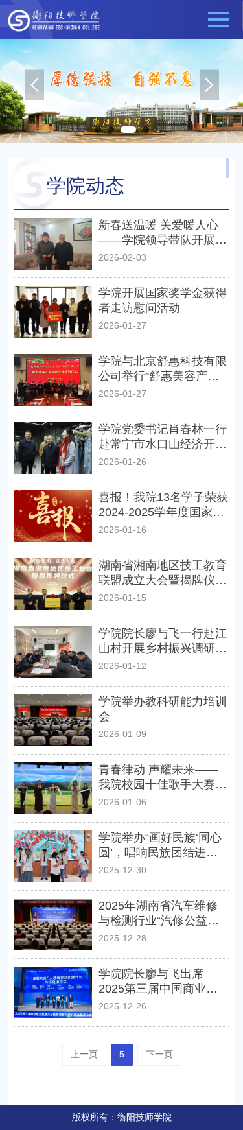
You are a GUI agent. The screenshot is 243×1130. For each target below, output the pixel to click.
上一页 (84, 1054)
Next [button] (209, 91)
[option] (121, 91)
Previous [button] (34, 91)
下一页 (159, 1054)
